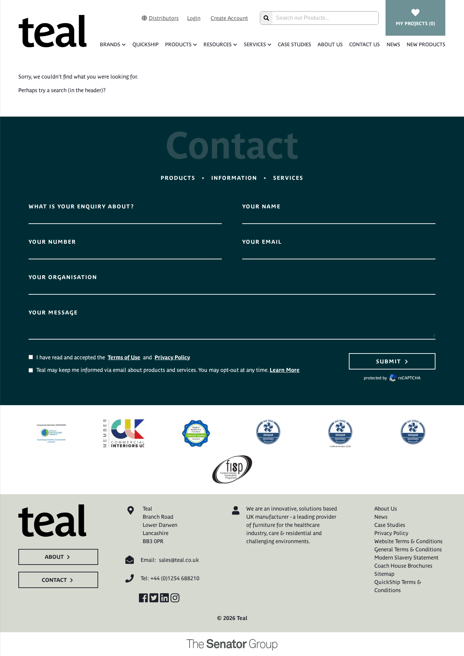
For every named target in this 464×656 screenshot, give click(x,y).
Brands (110, 44)
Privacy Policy (172, 357)
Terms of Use (124, 357)
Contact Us (364, 44)
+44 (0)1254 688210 (174, 578)
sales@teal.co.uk (179, 560)
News (393, 44)
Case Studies (294, 44)
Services (255, 44)
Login (193, 18)
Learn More (285, 370)
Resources (217, 44)
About (54, 557)
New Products (426, 44)
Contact (54, 580)
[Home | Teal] (53, 31)
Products (178, 44)
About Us (330, 44)
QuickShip (145, 44)
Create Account (229, 18)
